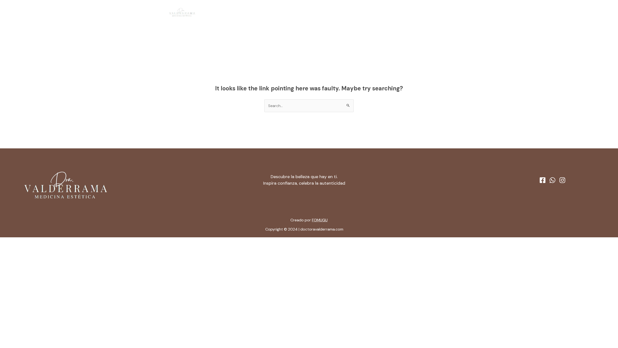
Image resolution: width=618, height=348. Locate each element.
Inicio (269, 12)
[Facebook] (432, 12)
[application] (325, 12)
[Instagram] (451, 12)
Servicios (315, 12)
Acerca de (290, 12)
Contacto (344, 12)
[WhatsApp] (441, 12)
